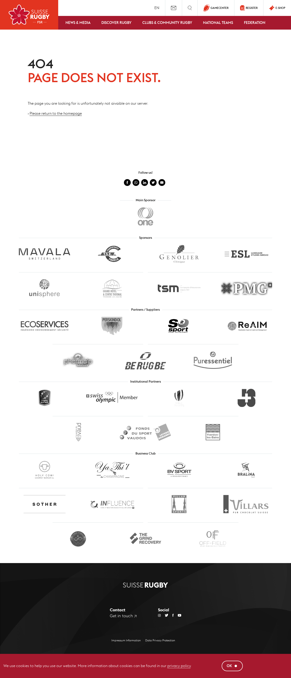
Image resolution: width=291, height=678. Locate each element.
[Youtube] (177, 615)
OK (229, 666)
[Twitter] (164, 615)
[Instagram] (159, 615)
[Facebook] (171, 615)
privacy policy (179, 666)
